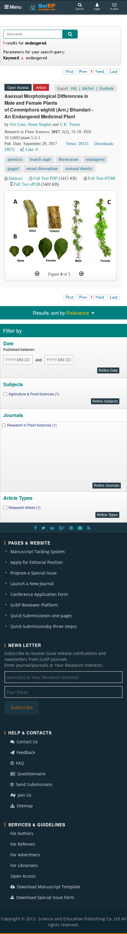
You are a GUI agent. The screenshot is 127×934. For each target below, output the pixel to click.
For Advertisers (25, 854)
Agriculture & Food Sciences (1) (34, 393)
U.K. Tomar (70, 124)
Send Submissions (33, 784)
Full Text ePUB (27, 184)
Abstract (15, 178)
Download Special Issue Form (44, 897)
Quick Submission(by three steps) (43, 626)
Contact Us (26, 741)
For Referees (22, 844)
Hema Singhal (39, 124)
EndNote (107, 88)
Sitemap (24, 806)
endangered (95, 159)
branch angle (40, 159)
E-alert (114, 8)
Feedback (25, 752)
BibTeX (88, 88)
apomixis (14, 159)
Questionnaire (30, 774)
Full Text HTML (102, 178)
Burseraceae (68, 159)
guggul (13, 168)
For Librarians (24, 865)
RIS (74, 88)
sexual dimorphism (42, 168)
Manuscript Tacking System (37, 551)
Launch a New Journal (32, 583)
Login (97, 8)
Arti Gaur (17, 124)
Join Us (24, 795)
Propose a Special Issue (33, 573)
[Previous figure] (37, 273)
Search (80, 8)
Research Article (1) (24, 507)
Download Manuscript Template (48, 887)
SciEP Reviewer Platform (34, 605)
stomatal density (78, 168)
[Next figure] (81, 273)
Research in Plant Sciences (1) (32, 424)
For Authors (21, 833)
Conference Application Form (39, 594)
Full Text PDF (45, 178)
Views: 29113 (77, 143)
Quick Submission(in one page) (40, 615)
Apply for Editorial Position (36, 562)
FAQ (19, 763)
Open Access (23, 876)
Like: (32, 149)
